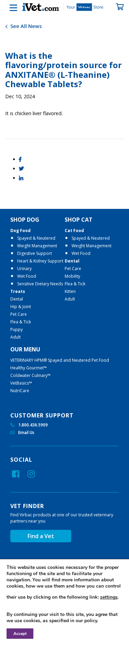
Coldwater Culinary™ (30, 375)
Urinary (24, 268)
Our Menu (25, 349)
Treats (17, 291)
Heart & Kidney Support (40, 261)
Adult (15, 337)
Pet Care (18, 314)
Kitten (70, 291)
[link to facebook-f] (16, 473)
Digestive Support (34, 253)
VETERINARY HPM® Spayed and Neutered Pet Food (59, 360)
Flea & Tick (20, 322)
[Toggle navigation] (8, 8)
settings (109, 597)
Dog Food (20, 230)
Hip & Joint (20, 307)
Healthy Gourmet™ (28, 368)
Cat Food (74, 230)
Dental (16, 299)
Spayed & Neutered (36, 238)
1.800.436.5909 (32, 425)
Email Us (25, 432)
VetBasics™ (21, 383)
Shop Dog (24, 219)
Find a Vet (41, 536)
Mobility (72, 276)
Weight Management (37, 246)
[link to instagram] (31, 473)
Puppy (16, 329)
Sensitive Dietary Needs (40, 284)
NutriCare (19, 391)
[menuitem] (37, 278)
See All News (25, 26)
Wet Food (26, 276)
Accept (19, 633)
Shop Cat (79, 219)
